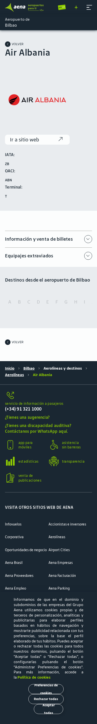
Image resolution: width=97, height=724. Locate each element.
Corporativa (14, 537)
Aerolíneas (14, 375)
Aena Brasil (14, 562)
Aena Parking (59, 588)
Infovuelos (13, 524)
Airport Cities (59, 550)
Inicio (9, 368)
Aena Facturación (62, 575)
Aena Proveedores (19, 575)
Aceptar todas (49, 709)
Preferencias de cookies (46, 689)
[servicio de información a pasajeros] (48, 395)
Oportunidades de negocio (26, 550)
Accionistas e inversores (67, 524)
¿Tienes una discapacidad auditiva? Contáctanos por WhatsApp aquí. (38, 428)
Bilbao (29, 368)
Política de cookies (33, 677)
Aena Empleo (15, 588)
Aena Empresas (60, 562)
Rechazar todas (46, 699)
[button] (89, 7)
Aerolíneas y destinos (63, 368)
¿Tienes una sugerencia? (27, 417)
